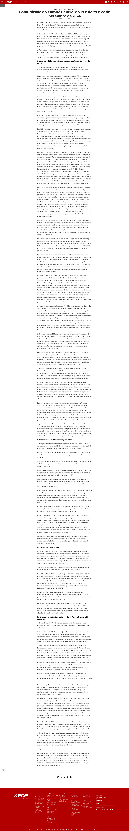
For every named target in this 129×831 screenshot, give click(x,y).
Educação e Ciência (51, 804)
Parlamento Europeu (86, 794)
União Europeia (50, 822)
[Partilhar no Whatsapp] (67, 777)
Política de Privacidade (94, 829)
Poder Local (38, 812)
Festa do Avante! (100, 801)
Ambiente (49, 796)
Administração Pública (52, 795)
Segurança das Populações (50, 816)
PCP (48, 807)
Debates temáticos (75, 802)
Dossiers (98, 798)
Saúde (48, 814)
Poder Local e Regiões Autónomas (52, 809)
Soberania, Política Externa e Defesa (51, 819)
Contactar (78, 829)
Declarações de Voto (88, 801)
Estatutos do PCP (39, 803)
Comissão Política (39, 798)
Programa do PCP (39, 805)
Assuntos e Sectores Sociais (52, 799)
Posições (49, 794)
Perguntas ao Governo (76, 805)
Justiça (48, 805)
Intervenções (74, 804)
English (98, 803)
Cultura (49, 800)
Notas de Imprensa (87, 807)
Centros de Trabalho (101, 797)
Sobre (37, 794)
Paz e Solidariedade (63, 799)
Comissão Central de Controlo (40, 800)
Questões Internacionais (62, 801)
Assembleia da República (75, 794)
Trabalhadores (50, 820)
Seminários (85, 806)
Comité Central (38, 795)
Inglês (3, 770)
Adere (98, 794)
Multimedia (99, 800)
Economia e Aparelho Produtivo (52, 803)
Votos (72, 807)
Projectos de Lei (75, 796)
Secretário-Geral (39, 802)
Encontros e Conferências (38, 811)
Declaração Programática (86, 798)
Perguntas (85, 804)
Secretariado (38, 796)
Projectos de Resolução (74, 798)
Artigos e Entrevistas (64, 797)
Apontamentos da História (39, 807)
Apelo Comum (86, 796)
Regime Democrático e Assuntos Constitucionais (52, 812)
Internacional (63, 794)
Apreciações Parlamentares (74, 801)
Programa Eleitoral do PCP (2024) (76, 813)
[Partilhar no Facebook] (58, 777)
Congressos (38, 808)
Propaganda (85, 829)
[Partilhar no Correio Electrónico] (64, 777)
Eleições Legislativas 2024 (75, 815)
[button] (2, 2)
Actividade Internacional (62, 796)
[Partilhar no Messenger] (71, 777)
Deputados (73, 810)
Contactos (99, 795)
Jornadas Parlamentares (74, 809)
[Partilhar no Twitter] (61, 777)
